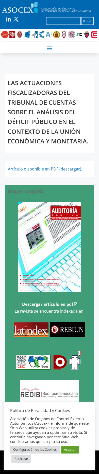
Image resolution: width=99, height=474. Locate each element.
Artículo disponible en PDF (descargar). (45, 169)
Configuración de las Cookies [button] (35, 449)
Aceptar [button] (70, 449)
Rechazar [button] (21, 458)
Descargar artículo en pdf (48, 304)
